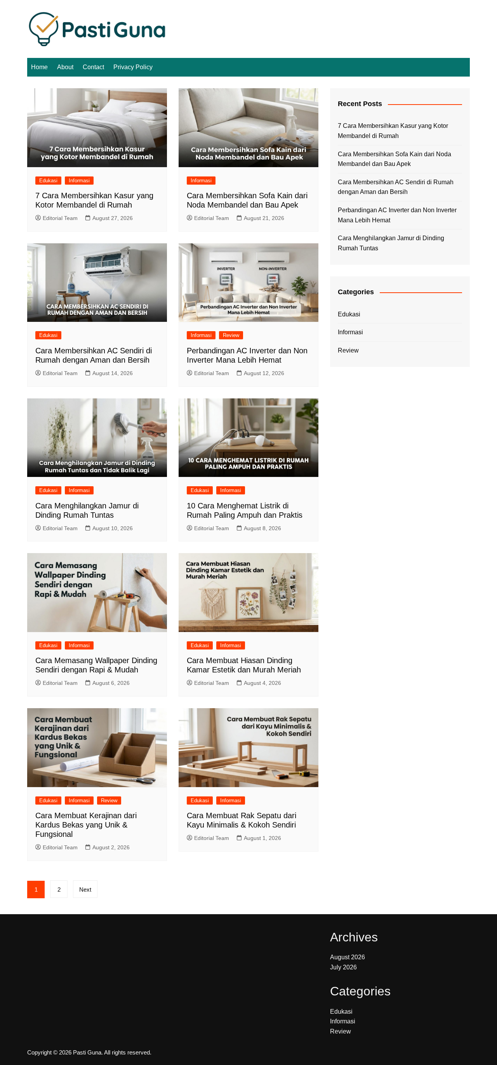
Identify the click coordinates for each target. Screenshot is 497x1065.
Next (85, 889)
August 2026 (347, 957)
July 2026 (343, 967)
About (65, 67)
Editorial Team (60, 218)
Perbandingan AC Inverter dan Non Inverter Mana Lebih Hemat (397, 215)
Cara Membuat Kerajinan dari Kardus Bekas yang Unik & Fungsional (86, 824)
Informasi (79, 180)
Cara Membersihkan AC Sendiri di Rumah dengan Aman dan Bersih (396, 187)
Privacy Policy (133, 67)
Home (39, 67)
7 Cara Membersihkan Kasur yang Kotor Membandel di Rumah (393, 130)
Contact (93, 67)
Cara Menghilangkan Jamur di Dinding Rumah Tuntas (391, 243)
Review (231, 335)
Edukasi (48, 180)
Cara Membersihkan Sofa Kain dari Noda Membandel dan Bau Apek (394, 159)
